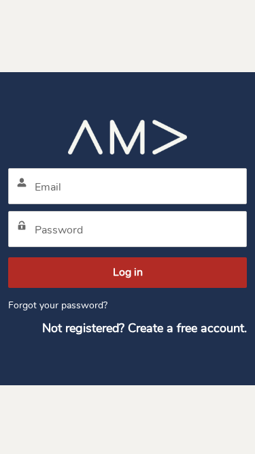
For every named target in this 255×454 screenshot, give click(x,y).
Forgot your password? (57, 305)
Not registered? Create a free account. (144, 328)
